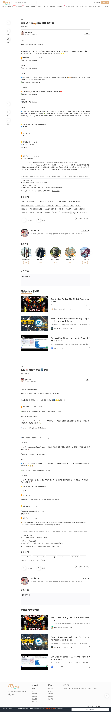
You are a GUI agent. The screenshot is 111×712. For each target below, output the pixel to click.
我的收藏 (50, 694)
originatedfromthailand (80, 213)
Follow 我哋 (55, 191)
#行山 (69, 689)
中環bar (31, 561)
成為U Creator (30, 6)
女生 (81, 6)
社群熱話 (19, 6)
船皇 (40, 209)
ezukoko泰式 (40, 205)
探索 (39, 6)
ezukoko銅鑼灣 (61, 201)
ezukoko (28, 32)
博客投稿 (34, 702)
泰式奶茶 (24, 213)
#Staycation (89, 689)
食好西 (78, 205)
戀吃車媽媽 (26, 259)
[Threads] (8, 134)
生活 (94, 6)
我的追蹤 (50, 696)
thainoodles (66, 213)
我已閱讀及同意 (90, 709)
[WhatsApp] (8, 129)
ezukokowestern (74, 201)
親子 (90, 6)
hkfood (65, 205)
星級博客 (52, 6)
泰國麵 (61, 209)
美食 (72, 6)
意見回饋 (34, 699)
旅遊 (77, 6)
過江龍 (81, 209)
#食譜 (78, 689)
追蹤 (87, 33)
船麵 (75, 209)
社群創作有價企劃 (7, 6)
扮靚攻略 (53, 187)
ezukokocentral (38, 557)
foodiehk (50, 205)
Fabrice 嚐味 (55, 259)
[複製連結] (8, 138)
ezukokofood (31, 201)
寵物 (99, 6)
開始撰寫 (105, 2)
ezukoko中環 (51, 557)
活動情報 (60, 187)
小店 (22, 201)
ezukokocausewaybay (46, 201)
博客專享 (60, 6)
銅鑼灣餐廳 (33, 209)
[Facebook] (8, 124)
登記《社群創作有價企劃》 (41, 182)
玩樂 (85, 6)
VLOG (68, 6)
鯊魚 (38, 561)
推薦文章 (45, 6)
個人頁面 (50, 689)
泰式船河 (68, 209)
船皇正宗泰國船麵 (50, 209)
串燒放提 (47, 213)
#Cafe (82, 689)
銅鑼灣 (32, 213)
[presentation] (20, 253)
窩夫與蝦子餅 (40, 259)
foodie (58, 205)
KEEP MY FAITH (85, 259)
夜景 (43, 561)
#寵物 (65, 689)
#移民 (96, 689)
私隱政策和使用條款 (49, 709)
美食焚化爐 (70, 259)
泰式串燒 (39, 213)
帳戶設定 (50, 691)
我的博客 (50, 699)
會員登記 (97, 2)
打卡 (30, 187)
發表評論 (26, 276)
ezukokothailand (27, 205)
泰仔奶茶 (56, 213)
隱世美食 (24, 209)
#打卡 (74, 689)
